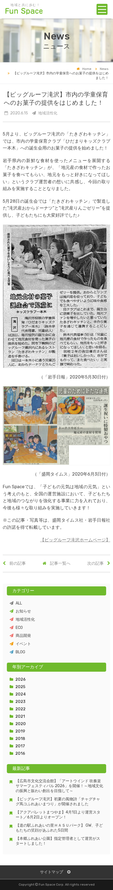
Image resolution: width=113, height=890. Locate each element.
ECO (19, 627)
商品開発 (23, 635)
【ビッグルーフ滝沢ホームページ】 (75, 540)
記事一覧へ (59, 563)
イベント (23, 644)
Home (86, 69)
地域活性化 (25, 619)
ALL (19, 603)
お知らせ (23, 611)
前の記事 (17, 563)
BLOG (20, 652)
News (104, 69)
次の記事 (95, 563)
